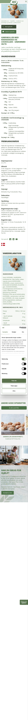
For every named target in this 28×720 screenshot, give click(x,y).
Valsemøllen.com (5, 21)
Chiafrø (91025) (12, 76)
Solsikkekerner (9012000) (15, 73)
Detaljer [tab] (14, 332)
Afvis (14, 391)
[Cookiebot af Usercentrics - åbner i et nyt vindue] (19, 328)
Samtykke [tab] (5, 332)
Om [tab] (23, 332)
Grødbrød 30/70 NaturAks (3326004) (16, 69)
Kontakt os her (7, 493)
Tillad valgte (14, 385)
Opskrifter (12, 21)
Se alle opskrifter (14, 408)
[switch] (24, 364)
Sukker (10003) (12, 107)
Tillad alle (14, 380)
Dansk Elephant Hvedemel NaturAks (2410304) (16, 98)
